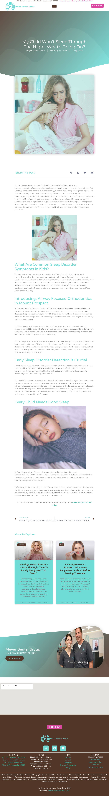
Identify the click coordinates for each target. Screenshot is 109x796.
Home (68, 757)
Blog (75, 51)
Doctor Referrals (95, 767)
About (68, 760)
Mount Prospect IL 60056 (13, 765)
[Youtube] (63, 748)
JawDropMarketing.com (59, 790)
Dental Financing (68, 765)
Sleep (80, 51)
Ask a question (95, 762)
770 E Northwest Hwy (14, 762)
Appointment (95, 759)
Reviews (68, 762)
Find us (95, 765)
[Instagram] (46, 748)
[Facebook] (54, 748)
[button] (54, 7)
